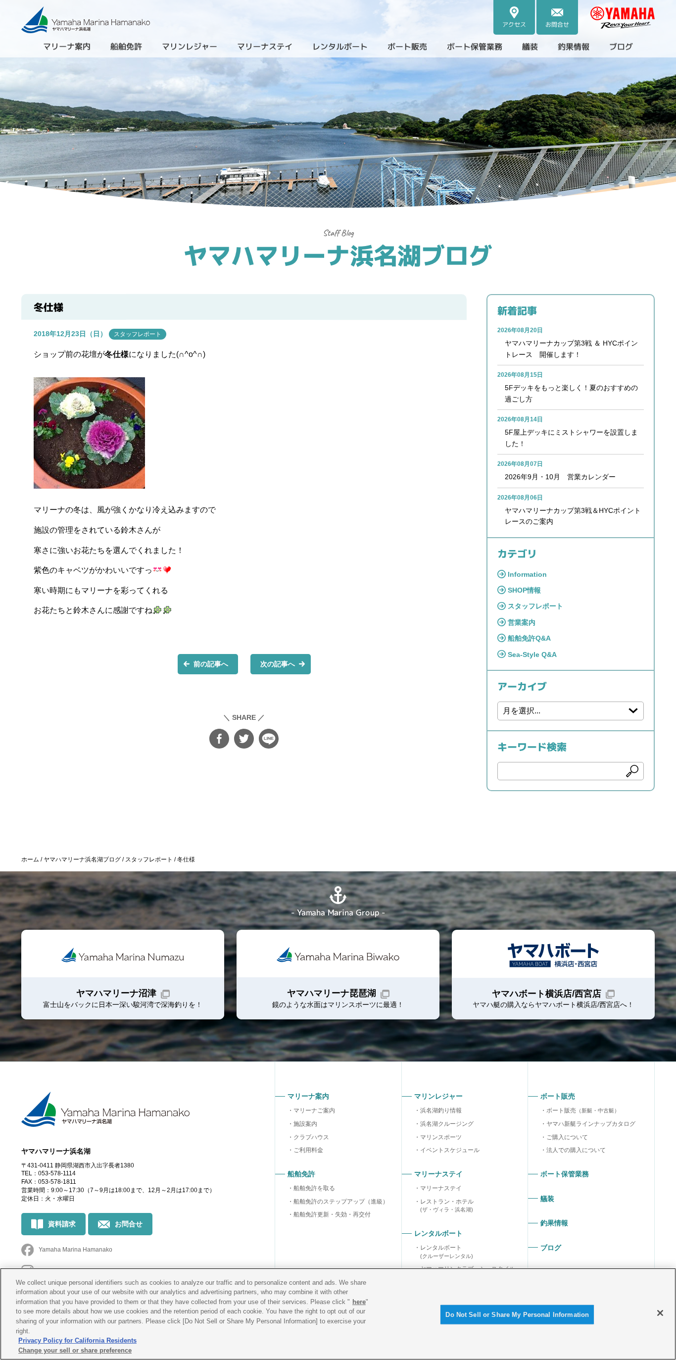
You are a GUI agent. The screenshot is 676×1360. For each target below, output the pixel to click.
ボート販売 (583, 1110)
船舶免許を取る (314, 1188)
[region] (338, 1314)
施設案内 (305, 1123)
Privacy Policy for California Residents (77, 1340)
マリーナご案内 (314, 1110)
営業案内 (521, 622)
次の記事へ (277, 664)
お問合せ (557, 24)
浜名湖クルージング (447, 1123)
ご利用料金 (308, 1150)
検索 (632, 771)
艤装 (530, 46)
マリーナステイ (441, 1188)
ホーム (30, 859)
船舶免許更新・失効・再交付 (332, 1214)
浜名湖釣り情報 (441, 1110)
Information (527, 574)
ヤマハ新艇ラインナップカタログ (590, 1123)
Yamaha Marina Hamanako (75, 1249)
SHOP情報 (524, 590)
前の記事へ (210, 664)
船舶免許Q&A (529, 638)
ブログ (621, 46)
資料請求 (62, 1224)
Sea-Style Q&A (532, 654)
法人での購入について (576, 1150)
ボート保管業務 (474, 46)
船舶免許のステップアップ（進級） (340, 1201)
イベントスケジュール (450, 1150)
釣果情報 (573, 46)
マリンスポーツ (441, 1137)
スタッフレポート (137, 334)
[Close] (660, 1313)
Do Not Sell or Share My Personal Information (517, 1314)
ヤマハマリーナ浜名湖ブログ (338, 254)
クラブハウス (311, 1137)
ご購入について (567, 1137)
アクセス (514, 24)
